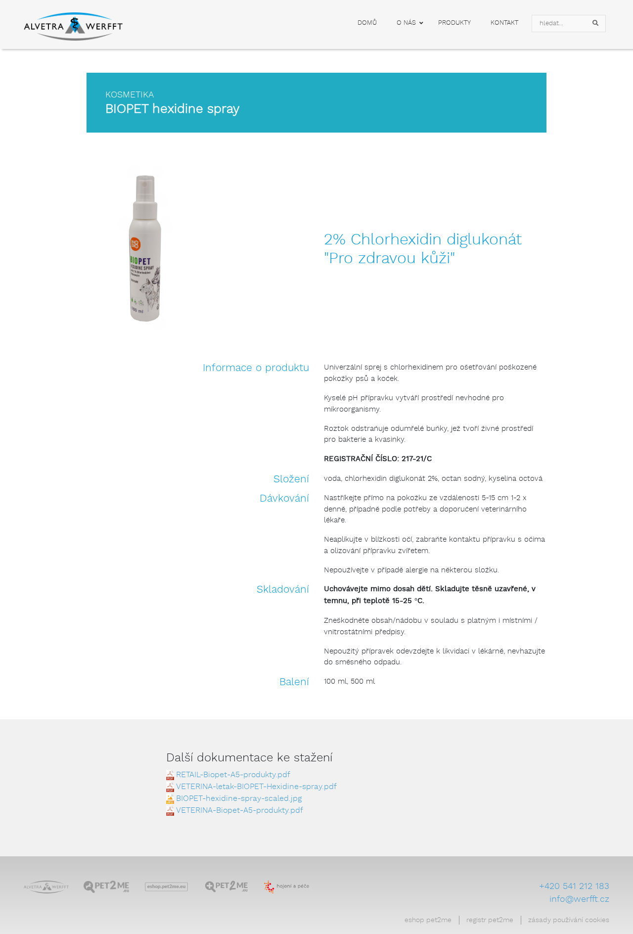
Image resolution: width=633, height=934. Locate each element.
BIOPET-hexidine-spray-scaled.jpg (239, 799)
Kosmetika (129, 95)
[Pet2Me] (106, 887)
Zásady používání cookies (568, 920)
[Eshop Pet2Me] (166, 887)
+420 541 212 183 (574, 886)
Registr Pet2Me (489, 920)
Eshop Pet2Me (428, 920)
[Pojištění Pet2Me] (226, 887)
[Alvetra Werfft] (46, 887)
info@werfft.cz (579, 899)
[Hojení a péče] (286, 887)
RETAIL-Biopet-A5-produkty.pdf (233, 775)
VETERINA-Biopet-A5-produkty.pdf (239, 810)
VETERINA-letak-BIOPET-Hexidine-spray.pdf (256, 787)
